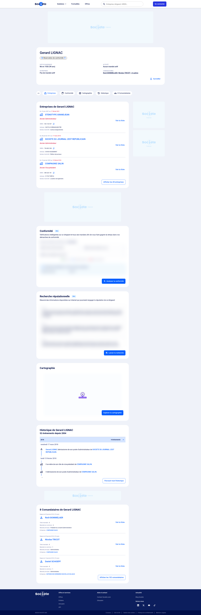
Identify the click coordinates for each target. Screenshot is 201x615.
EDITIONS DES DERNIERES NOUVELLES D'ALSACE (60, 574)
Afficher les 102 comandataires (112, 577)
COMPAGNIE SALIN (84, 464)
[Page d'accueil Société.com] (40, 4)
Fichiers (61, 600)
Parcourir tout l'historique (114, 481)
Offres (87, 4)
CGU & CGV (117, 612)
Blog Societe (140, 597)
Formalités (75, 4)
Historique (104, 93)
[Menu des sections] (38, 93)
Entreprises (51, 93)
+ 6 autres (134, 73)
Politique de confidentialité (145, 612)
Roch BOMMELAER (110, 73)
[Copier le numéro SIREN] (53, 124)
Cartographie (87, 93)
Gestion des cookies (129, 612)
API (60, 607)
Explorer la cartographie (112, 413)
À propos (108, 612)
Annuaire (61, 604)
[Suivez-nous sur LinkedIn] (138, 605)
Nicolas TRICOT (124, 73)
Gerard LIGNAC (51, 450)
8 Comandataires (124, 93)
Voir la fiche (120, 121)
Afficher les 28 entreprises (113, 182)
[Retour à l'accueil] (42, 593)
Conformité (69, 93)
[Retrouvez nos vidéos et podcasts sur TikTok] (154, 605)
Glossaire (100, 600)
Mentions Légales (161, 612)
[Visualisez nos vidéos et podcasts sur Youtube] (149, 605)
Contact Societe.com (104, 597)
